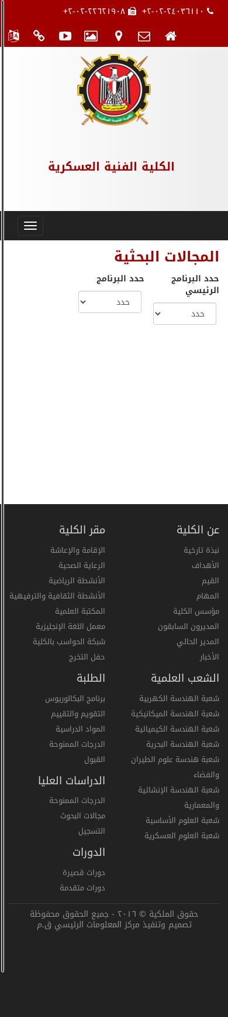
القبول (94, 759)
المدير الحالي (198, 641)
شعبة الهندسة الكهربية (179, 698)
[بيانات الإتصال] (145, 35)
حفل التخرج (87, 656)
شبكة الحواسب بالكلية (69, 641)
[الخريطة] (118, 35)
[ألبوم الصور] (92, 35)
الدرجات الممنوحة (77, 744)
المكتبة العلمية (80, 611)
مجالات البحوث (82, 815)
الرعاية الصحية (81, 565)
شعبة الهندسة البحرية (182, 744)
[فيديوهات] (66, 35)
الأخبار (209, 656)
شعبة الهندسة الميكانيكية (175, 713)
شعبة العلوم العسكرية (181, 835)
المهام (207, 596)
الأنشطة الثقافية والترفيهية (57, 596)
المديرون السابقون (188, 626)
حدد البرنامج (120, 279)
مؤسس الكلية (196, 611)
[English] (13, 35)
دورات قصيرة (84, 872)
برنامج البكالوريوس (75, 698)
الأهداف (205, 565)
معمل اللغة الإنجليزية (70, 626)
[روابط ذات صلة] (39, 35)
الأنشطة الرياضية (77, 580)
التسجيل (91, 831)
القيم (210, 580)
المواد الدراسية (80, 729)
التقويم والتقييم (78, 713)
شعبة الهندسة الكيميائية (177, 729)
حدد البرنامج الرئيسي (195, 285)
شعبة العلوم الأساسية (182, 820)
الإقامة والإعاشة (77, 550)
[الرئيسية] (171, 35)
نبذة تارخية (201, 550)
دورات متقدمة (82, 887)
